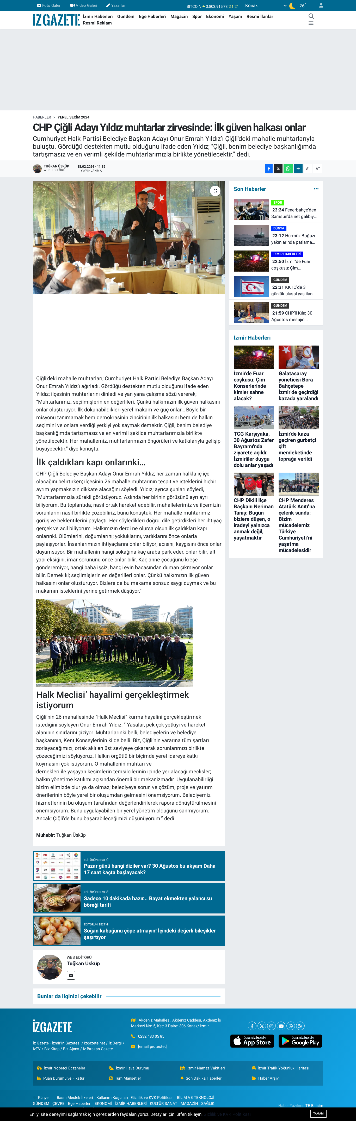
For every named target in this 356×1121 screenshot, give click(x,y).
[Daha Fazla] (298, 168)
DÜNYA (278, 228)
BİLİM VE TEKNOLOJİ (195, 1097)
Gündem (125, 16)
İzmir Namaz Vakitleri (206, 1068)
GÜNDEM (280, 280)
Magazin (179, 16)
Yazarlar (118, 5)
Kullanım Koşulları (112, 1097)
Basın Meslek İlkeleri (75, 1097)
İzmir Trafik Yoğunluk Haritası (283, 1068)
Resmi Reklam (97, 23)
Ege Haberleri (152, 16)
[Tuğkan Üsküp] (49, 966)
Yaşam (235, 16)
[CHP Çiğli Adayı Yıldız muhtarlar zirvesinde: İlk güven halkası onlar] (129, 237)
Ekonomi (215, 16)
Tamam (318, 1113)
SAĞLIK (207, 1103)
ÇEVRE (58, 1103)
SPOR (277, 202)
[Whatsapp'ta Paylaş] (288, 168)
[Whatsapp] (290, 1026)
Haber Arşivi (269, 1078)
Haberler (42, 117)
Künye (43, 1097)
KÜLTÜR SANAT (163, 1103)
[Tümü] (316, 188)
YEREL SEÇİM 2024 (73, 117)
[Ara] (311, 16)
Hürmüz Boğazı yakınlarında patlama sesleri (293, 239)
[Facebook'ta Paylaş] (269, 168)
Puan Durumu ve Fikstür (63, 1078)
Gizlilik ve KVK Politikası (152, 1097)
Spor (197, 16)
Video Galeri (86, 5)
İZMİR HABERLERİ (287, 254)
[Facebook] (252, 1026)
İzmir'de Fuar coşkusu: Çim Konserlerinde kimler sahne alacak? (291, 265)
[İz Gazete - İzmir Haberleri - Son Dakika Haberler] (57, 19)
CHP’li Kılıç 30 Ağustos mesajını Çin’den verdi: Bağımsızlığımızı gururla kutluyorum (294, 316)
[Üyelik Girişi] (319, 5)
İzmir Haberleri (98, 16)
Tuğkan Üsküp (83, 963)
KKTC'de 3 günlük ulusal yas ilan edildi (291, 291)
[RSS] (300, 1026)
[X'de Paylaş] (278, 168)
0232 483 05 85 (151, 1036)
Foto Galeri (52, 5)
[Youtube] (281, 1026)
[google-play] (300, 1041)
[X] (261, 1026)
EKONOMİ (103, 1103)
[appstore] (252, 1041)
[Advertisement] (178, 69)
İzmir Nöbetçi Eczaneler (64, 1068)
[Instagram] (271, 1026)
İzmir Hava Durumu (132, 1068)
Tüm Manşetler (128, 1078)
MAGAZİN (189, 1103)
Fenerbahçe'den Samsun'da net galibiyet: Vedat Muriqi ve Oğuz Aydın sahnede (295, 213)
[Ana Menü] (311, 23)
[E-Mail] (71, 975)
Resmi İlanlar (260, 16)
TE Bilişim (314, 1105)
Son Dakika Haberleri (204, 1078)
